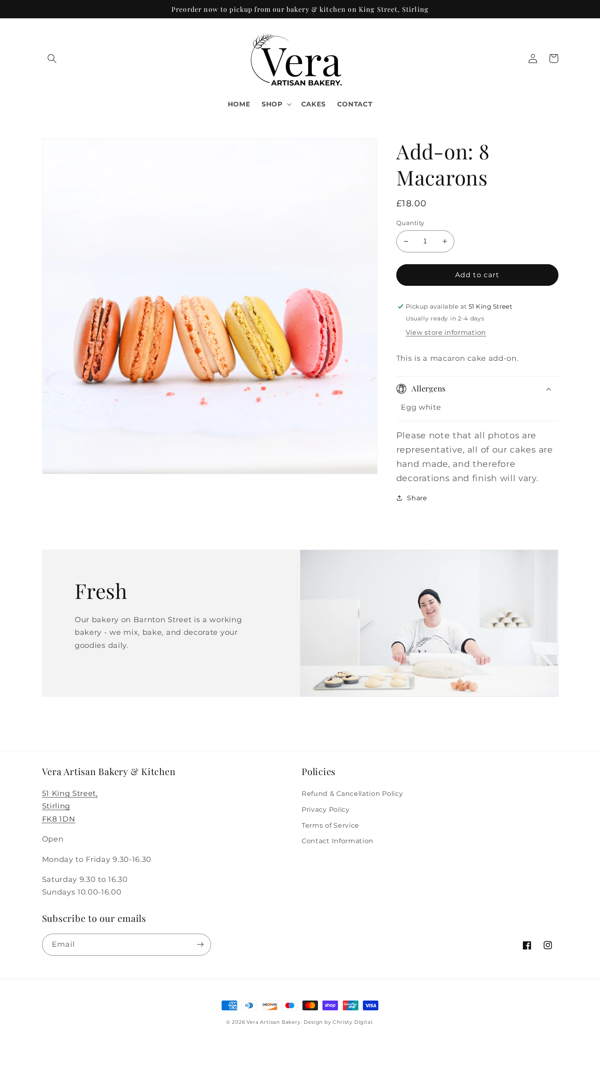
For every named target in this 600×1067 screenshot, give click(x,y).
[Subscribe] (200, 945)
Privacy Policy (326, 809)
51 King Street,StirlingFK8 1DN (70, 806)
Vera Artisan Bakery (273, 1022)
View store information (446, 332)
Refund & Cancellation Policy (352, 793)
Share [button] (417, 498)
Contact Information (337, 841)
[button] (52, 58)
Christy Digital (352, 1022)
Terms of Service (330, 825)
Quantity (410, 222)
